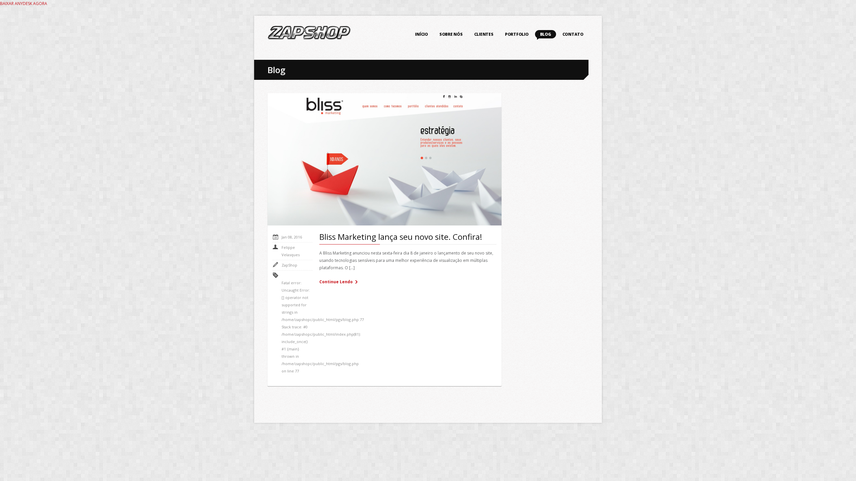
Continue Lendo (336, 282)
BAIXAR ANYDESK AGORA (23, 3)
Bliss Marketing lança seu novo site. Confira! (400, 236)
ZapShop (289, 265)
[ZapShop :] (309, 35)
